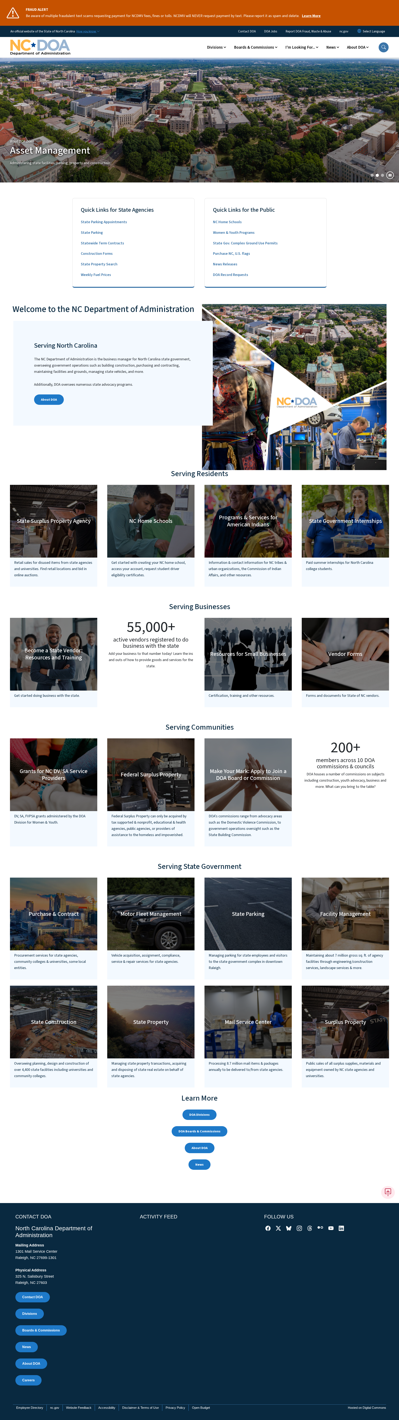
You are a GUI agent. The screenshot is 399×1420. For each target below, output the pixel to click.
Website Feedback (78, 1407)
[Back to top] (388, 1192)
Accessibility (106, 1407)
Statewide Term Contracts (102, 243)
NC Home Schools (227, 222)
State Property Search (99, 264)
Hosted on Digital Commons (367, 1407)
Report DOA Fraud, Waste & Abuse (308, 31)
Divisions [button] (215, 47)
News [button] (331, 47)
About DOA (49, 399)
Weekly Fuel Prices (96, 274)
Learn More (311, 15)
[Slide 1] (377, 175)
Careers (28, 1380)
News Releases (225, 264)
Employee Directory (29, 1407)
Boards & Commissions (41, 1330)
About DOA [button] (356, 47)
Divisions (29, 1313)
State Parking (92, 232)
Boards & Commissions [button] (254, 47)
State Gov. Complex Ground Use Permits (245, 243)
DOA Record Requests (230, 274)
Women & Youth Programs (234, 232)
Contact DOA (247, 31)
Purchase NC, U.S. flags (231, 253)
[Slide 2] (382, 175)
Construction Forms (97, 253)
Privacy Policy (175, 1407)
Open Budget (201, 1407)
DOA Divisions (199, 1114)
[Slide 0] (372, 175)
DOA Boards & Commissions (199, 1131)
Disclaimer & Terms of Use (140, 1407)
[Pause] (390, 175)
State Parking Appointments (104, 222)
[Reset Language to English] (359, 31)
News (199, 1164)
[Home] (40, 43)
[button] (384, 47)
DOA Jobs (270, 31)
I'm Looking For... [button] (300, 47)
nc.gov (344, 31)
